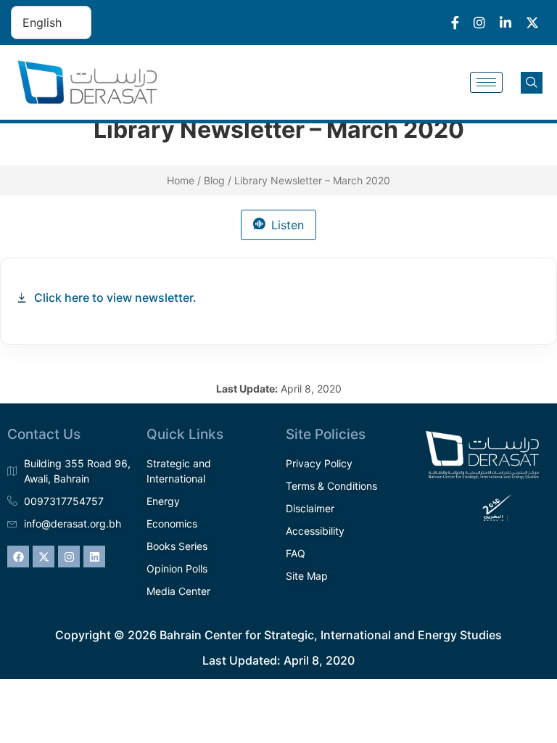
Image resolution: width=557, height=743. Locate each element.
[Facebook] (18, 556)
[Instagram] (69, 556)
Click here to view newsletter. (115, 297)
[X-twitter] (43, 556)
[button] (531, 83)
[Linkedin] (94, 556)
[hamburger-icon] (486, 82)
